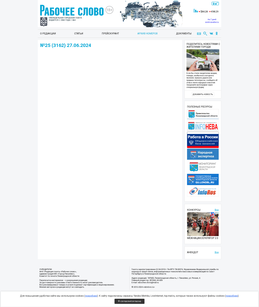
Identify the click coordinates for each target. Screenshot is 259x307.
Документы (184, 33)
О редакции (48, 33)
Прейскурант (110, 33)
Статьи (78, 33)
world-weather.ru (212, 22)
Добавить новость (203, 94)
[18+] (72, 16)
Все (217, 209)
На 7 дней (212, 19)
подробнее (91, 295)
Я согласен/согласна (129, 301)
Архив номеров (147, 33)
